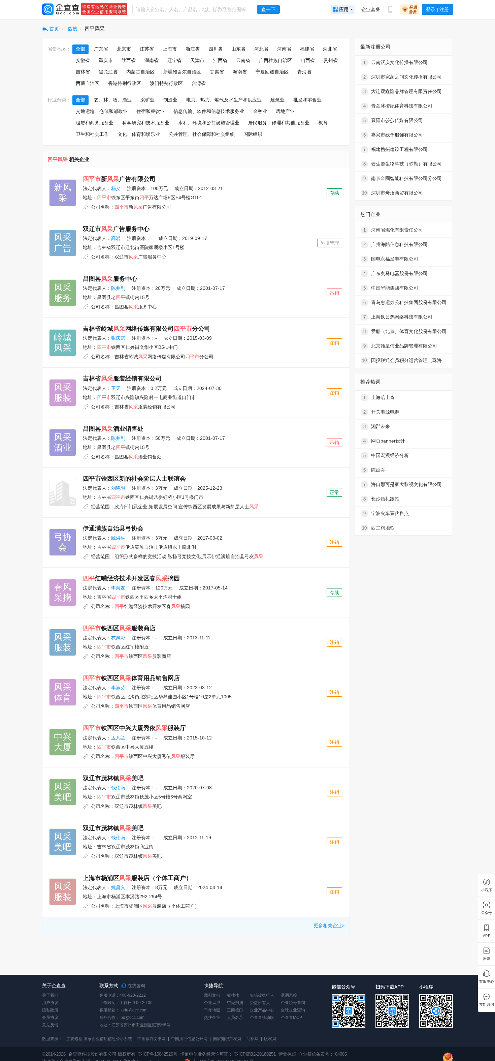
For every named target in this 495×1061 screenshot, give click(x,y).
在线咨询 (135, 985)
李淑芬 (118, 687)
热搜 (71, 28)
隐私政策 (50, 1010)
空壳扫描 (235, 1002)
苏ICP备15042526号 (157, 1054)
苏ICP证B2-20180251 (255, 1054)
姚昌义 (118, 887)
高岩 (116, 238)
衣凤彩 (118, 637)
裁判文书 (212, 995)
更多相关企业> (329, 925)
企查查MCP (291, 1017)
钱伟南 (118, 787)
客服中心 (486, 981)
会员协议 (50, 1017)
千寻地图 (212, 1010)
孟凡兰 (118, 737)
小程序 (486, 890)
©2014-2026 (54, 1054)
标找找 (233, 995)
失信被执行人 (262, 995)
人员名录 (235, 1017)
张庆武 (118, 338)
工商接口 (235, 1010)
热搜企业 (212, 1017)
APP (486, 936)
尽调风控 (289, 995)
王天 (116, 388)
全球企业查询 (293, 1010)
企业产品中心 (262, 1010)
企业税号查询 (293, 1002)
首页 (53, 28)
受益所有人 (260, 1002)
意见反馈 (50, 1025)
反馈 (486, 959)
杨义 (116, 188)
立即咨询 (486, 1004)
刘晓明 (118, 488)
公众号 (486, 913)
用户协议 (50, 1002)
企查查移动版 (262, 1017)
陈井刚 (118, 288)
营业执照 (286, 1054)
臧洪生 (118, 538)
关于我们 (50, 995)
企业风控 (212, 1002)
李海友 (118, 587)
